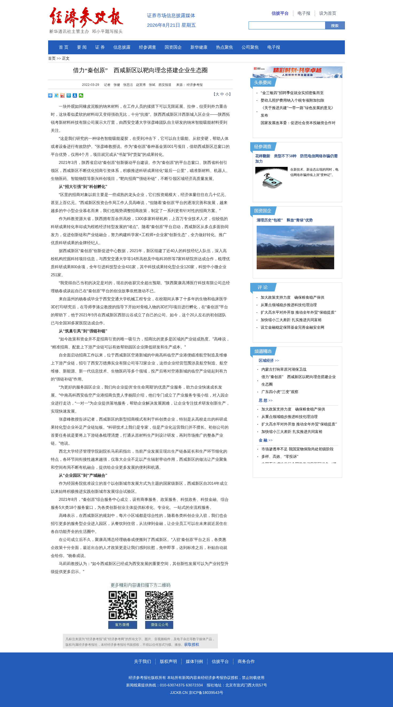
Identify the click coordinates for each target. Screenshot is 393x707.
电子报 (304, 13)
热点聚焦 (224, 47)
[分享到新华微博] (56, 95)
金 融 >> (266, 440)
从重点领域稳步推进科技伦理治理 (289, 305)
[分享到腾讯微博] (69, 95)
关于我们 (142, 661)
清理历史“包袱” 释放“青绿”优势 (285, 220)
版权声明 (168, 661)
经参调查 (147, 47)
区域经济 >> (269, 361)
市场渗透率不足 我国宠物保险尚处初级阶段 (297, 449)
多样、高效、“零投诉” (279, 457)
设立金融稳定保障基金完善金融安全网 (292, 327)
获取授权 (191, 645)
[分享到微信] (81, 95)
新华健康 (198, 47)
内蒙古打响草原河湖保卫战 (283, 369)
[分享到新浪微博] (62, 95)
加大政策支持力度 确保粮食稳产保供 (292, 297)
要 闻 (82, 47)
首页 (52, 58)
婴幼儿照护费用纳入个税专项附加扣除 (292, 100)
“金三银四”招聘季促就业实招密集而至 (292, 93)
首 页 (63, 47)
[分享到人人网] (75, 95)
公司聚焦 (250, 47)
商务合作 (246, 661)
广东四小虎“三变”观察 (279, 392)
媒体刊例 (194, 661)
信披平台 (280, 13)
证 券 (100, 47)
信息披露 (121, 47)
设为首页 (327, 13)
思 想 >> (266, 400)
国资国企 (173, 47)
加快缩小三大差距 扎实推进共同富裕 (291, 320)
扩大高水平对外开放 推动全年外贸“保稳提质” (298, 312)
